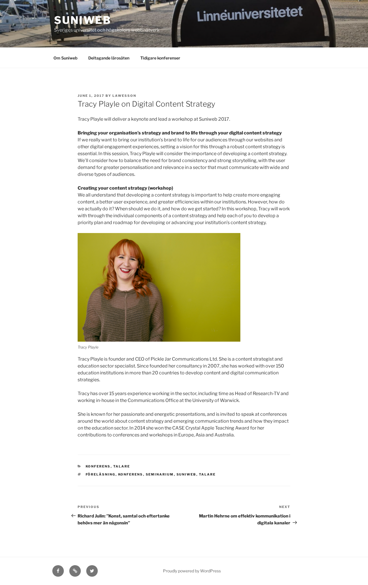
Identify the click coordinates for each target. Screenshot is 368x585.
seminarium (160, 474)
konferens (130, 474)
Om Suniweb (65, 57)
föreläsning (101, 474)
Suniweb (82, 20)
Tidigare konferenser (160, 57)
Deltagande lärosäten (108, 57)
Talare (121, 466)
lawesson (124, 96)
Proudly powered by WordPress (192, 570)
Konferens (98, 466)
